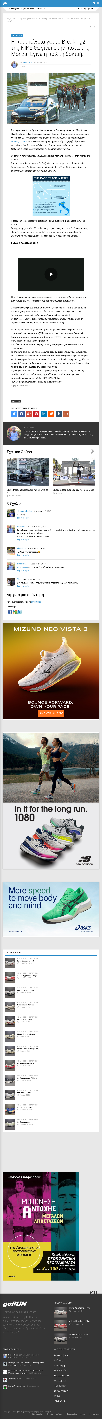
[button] (10, 613)
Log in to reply (23, 518)
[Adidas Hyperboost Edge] (10, 982)
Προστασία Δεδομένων (76, 1414)
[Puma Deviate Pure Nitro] (10, 967)
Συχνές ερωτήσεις (28, 9)
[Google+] (29, 414)
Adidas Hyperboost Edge (27, 976)
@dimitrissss (22, 567)
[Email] (66, 414)
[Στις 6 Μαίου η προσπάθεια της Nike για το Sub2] (28, 485)
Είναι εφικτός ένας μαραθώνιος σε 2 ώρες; (73, 490)
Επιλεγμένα (33, 958)
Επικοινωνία (41, 9)
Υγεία (57, 1395)
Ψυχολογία (59, 1400)
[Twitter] (14, 414)
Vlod (19, 579)
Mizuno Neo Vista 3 (24, 1019)
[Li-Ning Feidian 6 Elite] (10, 1070)
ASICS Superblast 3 (24, 1107)
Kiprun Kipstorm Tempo (26, 1034)
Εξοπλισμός (60, 1370)
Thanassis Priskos (24, 511)
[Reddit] (51, 414)
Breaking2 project (19, 141)
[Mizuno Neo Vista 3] (10, 1026)
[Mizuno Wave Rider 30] (10, 997)
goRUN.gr (20, 1412)
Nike (13, 401)
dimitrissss (21, 548)
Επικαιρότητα (18, 19)
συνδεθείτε (36, 602)
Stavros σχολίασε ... (15, 1378)
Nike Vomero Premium (25, 1005)
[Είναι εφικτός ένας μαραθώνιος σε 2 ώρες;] (74, 485)
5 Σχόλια (22, 66)
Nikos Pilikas (28, 62)
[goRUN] (5, 4)
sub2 (19, 401)
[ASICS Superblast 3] (10, 1114)
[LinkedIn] (44, 414)
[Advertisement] (51, 1153)
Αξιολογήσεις (22, 958)
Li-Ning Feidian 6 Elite (25, 1063)
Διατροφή (59, 1365)
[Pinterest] (36, 414)
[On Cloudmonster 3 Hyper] (10, 1085)
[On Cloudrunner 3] (10, 1129)
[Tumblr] (59, 414)
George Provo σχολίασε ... (17, 1386)
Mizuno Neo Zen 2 (24, 1093)
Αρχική (9, 19)
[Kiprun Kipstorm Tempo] (10, 1041)
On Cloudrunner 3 (23, 1122)
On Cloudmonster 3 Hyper (27, 1078)
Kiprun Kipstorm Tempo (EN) (28, 1049)
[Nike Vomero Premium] (10, 1011)
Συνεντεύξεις (61, 1390)
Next (92, 715)
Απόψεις (58, 1360)
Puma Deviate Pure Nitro (26, 961)
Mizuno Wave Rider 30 (25, 990)
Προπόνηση (60, 1385)
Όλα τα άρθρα (14, 9)
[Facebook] (21, 414)
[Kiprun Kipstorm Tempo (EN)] (10, 1055)
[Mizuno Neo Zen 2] (10, 1099)
